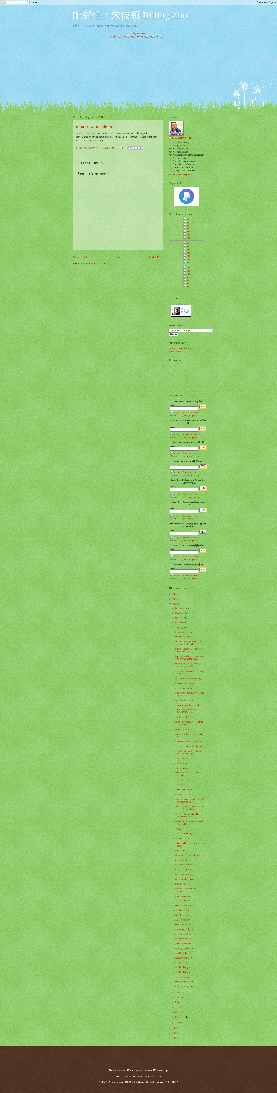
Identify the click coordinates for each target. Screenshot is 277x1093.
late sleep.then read (182, 976)
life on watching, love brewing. (188, 678)
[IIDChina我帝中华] (186, 252)
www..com (181, 304)
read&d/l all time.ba (183, 729)
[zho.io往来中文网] (186, 225)
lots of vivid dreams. (183, 717)
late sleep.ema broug (183, 833)
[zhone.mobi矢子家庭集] (186, 255)
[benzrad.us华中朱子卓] (186, 222)
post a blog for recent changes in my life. (188, 672)
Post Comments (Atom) (95, 263)
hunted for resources (183, 919)
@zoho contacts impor (184, 683)
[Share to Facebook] (138, 148)
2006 (174, 1038)
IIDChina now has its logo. (186, 864)
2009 (174, 603)
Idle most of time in (183, 874)
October (179, 617)
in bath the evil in (182, 895)
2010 (174, 598)
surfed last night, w (182, 905)
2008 (174, 1028)
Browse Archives (189, 412)
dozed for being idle (183, 967)
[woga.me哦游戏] (186, 276)
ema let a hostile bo (94, 126)
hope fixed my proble (183, 789)
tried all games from (183, 631)
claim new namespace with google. (186, 890)
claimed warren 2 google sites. (187, 704)
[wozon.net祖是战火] (186, 267)
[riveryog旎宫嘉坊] (186, 237)
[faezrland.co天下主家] (186, 270)
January (179, 1021)
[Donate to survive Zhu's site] (186, 205)
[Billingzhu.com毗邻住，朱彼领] (186, 246)
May (177, 1002)
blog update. (179, 850)
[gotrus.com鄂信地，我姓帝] (186, 243)
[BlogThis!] (132, 148)
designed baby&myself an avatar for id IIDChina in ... (188, 711)
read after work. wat (183, 962)
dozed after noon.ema (183, 838)
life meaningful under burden (187, 855)
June (177, 997)
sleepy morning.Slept (183, 981)
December (180, 608)
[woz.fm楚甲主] (186, 286)
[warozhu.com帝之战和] (186, 283)
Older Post (156, 257)
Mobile (140, 1076)
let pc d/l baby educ (183, 883)
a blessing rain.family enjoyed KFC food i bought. (187, 752)
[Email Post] (121, 147)
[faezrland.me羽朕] (186, 228)
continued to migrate (183, 986)
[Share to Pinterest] (141, 148)
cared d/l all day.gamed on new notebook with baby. (188, 642)
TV (134, 1076)
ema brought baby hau (184, 929)
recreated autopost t (183, 794)
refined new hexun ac (183, 878)
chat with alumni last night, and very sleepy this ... (188, 815)
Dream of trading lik (183, 943)
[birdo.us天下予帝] (186, 258)
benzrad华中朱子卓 (181, 138)
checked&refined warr (184, 700)
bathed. (177, 828)
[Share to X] (135, 148)
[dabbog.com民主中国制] (186, 273)
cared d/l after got (182, 914)
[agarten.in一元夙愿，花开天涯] (186, 234)
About (118, 1076)
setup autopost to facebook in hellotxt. (187, 774)
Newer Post (80, 257)
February (179, 1016)
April (177, 1007)
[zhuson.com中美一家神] (186, 249)
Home (118, 257)
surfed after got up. (182, 924)
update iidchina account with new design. (189, 844)
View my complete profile (180, 174)
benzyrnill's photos (185, 312)
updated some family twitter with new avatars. (189, 694)
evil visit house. (181, 758)
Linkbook (127, 1076)
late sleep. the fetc (182, 900)
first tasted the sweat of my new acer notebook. (188, 650)
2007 (174, 1033)
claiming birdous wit (183, 948)
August (178, 627)
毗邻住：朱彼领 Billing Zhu (130, 14)
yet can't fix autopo (182, 779)
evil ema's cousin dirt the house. (188, 741)
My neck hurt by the (183, 687)
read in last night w (182, 869)
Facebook (157, 1076)
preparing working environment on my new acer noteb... (188, 657)
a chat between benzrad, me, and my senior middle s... (188, 800)
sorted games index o (183, 636)
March (178, 1012)
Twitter (148, 1076)
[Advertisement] (138, 60)
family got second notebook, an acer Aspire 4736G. (188, 665)
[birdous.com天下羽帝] (186, 261)
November (180, 612)
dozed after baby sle (183, 910)
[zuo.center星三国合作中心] (186, 279)
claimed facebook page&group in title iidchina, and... (189, 822)
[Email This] (129, 148)
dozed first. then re (182, 952)
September (180, 622)
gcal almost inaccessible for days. (189, 746)
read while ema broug (184, 938)
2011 (174, 593)
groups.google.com (190, 415)
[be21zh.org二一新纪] (186, 219)
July (177, 992)
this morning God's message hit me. (188, 735)
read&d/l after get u (183, 957)
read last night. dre (182, 859)
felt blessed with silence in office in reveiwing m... (188, 723)
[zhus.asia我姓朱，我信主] (186, 231)
